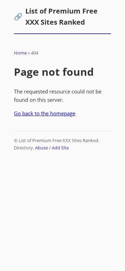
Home (20, 53)
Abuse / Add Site (52, 148)
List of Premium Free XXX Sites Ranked (56, 16)
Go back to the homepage (44, 113)
